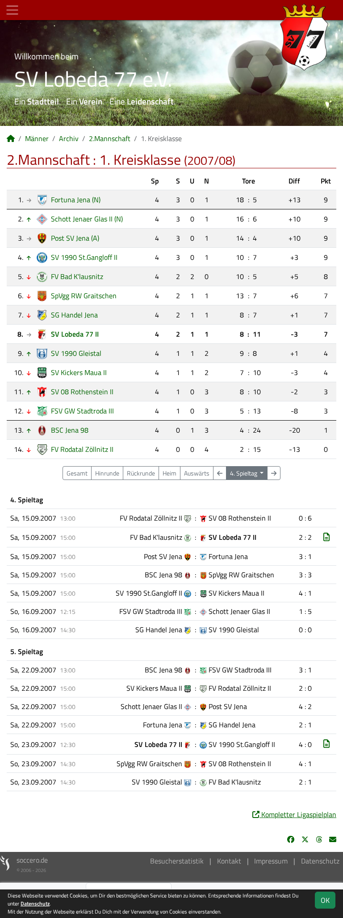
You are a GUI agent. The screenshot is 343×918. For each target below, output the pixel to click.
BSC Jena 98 (69, 430)
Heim (169, 473)
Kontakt (229, 860)
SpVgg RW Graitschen (84, 295)
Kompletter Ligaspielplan (297, 814)
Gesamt (77, 473)
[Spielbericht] (326, 536)
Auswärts (196, 473)
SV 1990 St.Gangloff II (84, 257)
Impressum (271, 860)
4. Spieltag (244, 473)
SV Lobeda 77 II (75, 334)
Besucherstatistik (177, 860)
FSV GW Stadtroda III (82, 410)
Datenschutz (320, 860)
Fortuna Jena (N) (75, 199)
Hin (107, 473)
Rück (141, 473)
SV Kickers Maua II (79, 372)
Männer (37, 138)
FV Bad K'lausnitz (77, 276)
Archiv (69, 138)
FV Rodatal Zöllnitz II (82, 449)
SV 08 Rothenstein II (82, 391)
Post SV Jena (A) (75, 238)
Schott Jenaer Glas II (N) (87, 218)
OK (325, 900)
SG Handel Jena (74, 314)
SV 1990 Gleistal (76, 353)
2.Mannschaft (109, 138)
